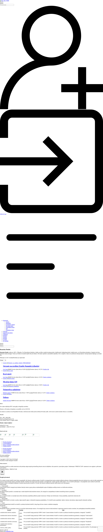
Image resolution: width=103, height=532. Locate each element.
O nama (5, 339)
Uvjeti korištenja (7, 443)
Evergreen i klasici (10, 324)
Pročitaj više (46, 369)
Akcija (7, 322)
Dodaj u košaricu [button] (47, 377)
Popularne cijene (10, 330)
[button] (51, 267)
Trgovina (5, 331)
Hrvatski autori (9, 326)
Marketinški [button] (3, 497)
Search (1, 2)
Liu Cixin (5, 369)
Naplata (5, 337)
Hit (7, 328)
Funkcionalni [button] (3, 484)
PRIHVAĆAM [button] (13, 469)
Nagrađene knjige (10, 327)
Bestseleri (8, 323)
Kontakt (5, 338)
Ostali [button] (1, 501)
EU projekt (5, 341)
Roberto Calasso (7, 392)
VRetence (5, 334)
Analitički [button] (2, 493)
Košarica (5, 335)
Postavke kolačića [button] (4, 469)
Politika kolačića (7, 446)
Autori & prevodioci (8, 332)
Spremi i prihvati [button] (4, 530)
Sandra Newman (7, 400)
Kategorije (5, 320)
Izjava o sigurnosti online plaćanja (11, 444)
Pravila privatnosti (7, 442)
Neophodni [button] (2, 505)
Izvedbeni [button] (2, 488)
